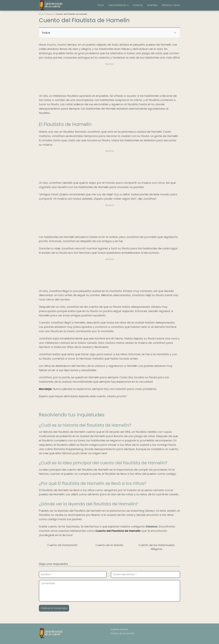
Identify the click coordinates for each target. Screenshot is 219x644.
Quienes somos (119, 629)
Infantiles (152, 5)
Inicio (101, 5)
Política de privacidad (122, 633)
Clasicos (138, 5)
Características (117, 5)
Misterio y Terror (171, 5)
